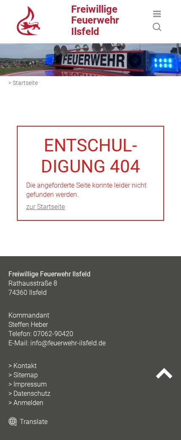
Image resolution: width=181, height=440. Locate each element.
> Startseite (23, 83)
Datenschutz (32, 394)
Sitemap (25, 375)
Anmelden (28, 403)
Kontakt (25, 366)
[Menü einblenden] (157, 14)
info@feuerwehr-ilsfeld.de (68, 343)
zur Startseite (45, 207)
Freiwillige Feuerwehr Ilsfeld (95, 20)
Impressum (30, 384)
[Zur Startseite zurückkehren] (28, 10)
